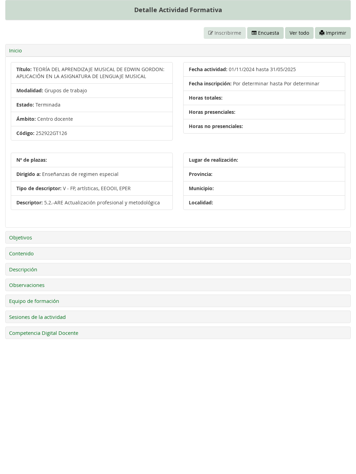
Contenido (21, 253)
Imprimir (335, 32)
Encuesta (268, 32)
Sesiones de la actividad (37, 316)
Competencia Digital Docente (43, 332)
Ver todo (299, 32)
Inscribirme (227, 32)
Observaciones (26, 284)
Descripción (23, 269)
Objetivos (20, 237)
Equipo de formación (34, 300)
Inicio (15, 50)
